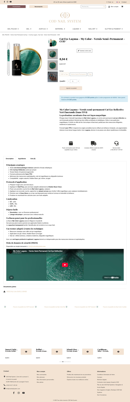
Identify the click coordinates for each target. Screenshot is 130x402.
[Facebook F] (4, 2)
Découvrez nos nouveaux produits (76, 377)
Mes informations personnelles (45, 379)
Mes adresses (41, 377)
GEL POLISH (12, 29)
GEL (27, 29)
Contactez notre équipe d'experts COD (108, 382)
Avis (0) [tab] (32, 158)
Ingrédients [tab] (22, 158)
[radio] (64, 74)
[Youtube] (10, 2)
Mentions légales (102, 379)
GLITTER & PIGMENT (113, 29)
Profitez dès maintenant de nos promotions (79, 374)
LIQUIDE (76, 29)
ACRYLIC (42, 29)
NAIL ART (91, 29)
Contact (124, 2)
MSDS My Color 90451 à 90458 (17, 291)
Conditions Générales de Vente (106, 374)
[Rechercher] (104, 6)
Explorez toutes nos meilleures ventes (77, 379)
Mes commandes (41, 374)
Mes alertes (40, 382)
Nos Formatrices (101, 395)
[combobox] (91, 6)
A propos (99, 377)
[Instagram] (7, 2)
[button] (122, 6)
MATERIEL (59, 29)
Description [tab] (10, 158)
